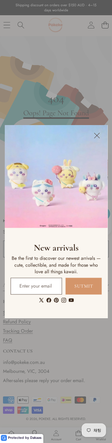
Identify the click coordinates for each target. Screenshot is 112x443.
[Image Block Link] (56, 176)
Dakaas (36, 438)
